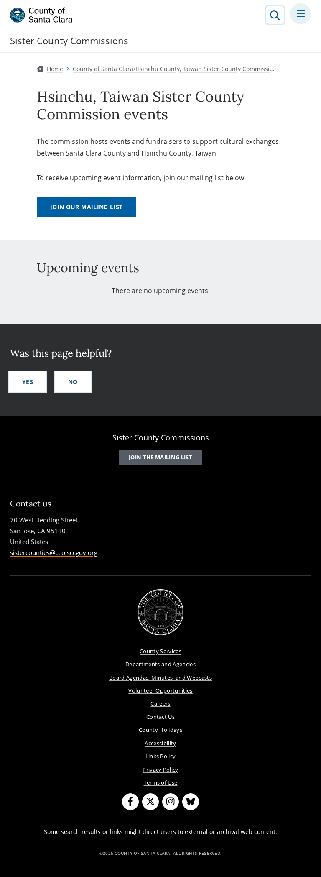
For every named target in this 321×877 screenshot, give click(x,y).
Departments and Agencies (160, 664)
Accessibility (160, 743)
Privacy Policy (160, 769)
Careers (160, 703)
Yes (27, 382)
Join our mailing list (86, 207)
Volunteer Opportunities (160, 690)
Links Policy (160, 756)
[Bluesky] (190, 801)
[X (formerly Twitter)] (150, 801)
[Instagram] (170, 801)
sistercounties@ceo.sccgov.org (53, 552)
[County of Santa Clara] (41, 15)
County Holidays (160, 730)
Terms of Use (161, 782)
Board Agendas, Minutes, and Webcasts (160, 677)
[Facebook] (130, 801)
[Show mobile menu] (300, 13)
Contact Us (160, 717)
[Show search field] (275, 15)
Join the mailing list (160, 457)
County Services (160, 651)
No (73, 382)
